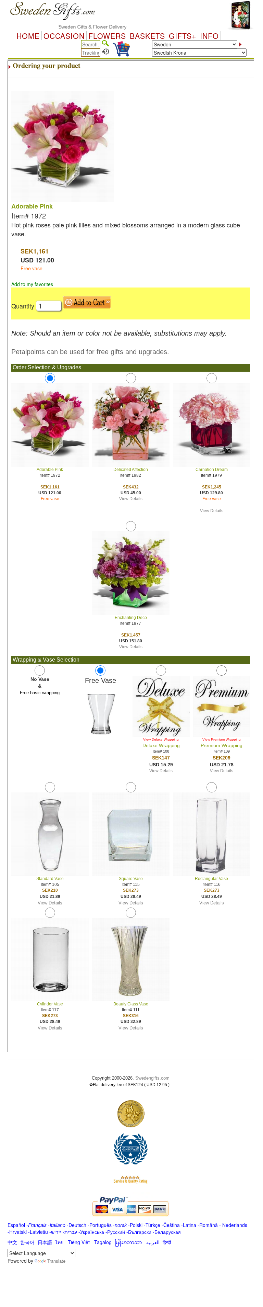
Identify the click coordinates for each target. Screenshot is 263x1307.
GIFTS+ (182, 35)
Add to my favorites (32, 284)
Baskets (147, 35)
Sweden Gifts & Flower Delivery (79, 27)
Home (28, 35)
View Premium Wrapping (221, 739)
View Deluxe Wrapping (161, 739)
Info (209, 35)
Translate (56, 1261)
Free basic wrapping (40, 692)
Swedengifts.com (152, 1078)
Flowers (107, 35)
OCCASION (64, 35)
